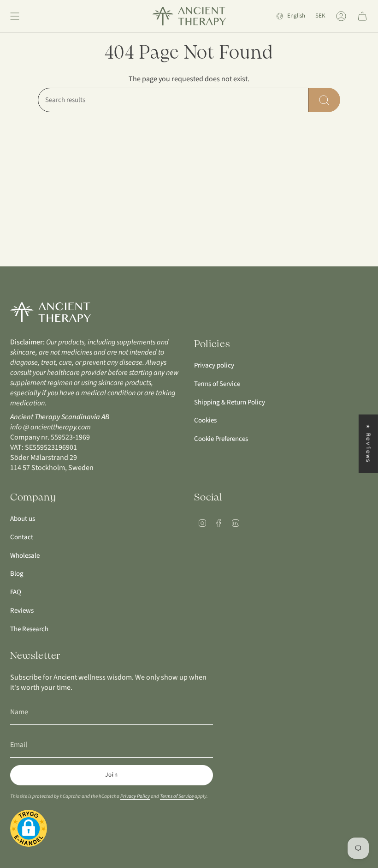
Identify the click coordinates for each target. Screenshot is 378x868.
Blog (17, 574)
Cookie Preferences (221, 439)
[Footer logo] (50, 312)
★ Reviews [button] (368, 443)
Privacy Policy (135, 796)
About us (22, 519)
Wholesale (25, 556)
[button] (28, 830)
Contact (21, 537)
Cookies (205, 420)
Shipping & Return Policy (229, 402)
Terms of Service (217, 384)
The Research (29, 629)
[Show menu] (15, 16)
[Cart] (362, 16)
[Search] (324, 100)
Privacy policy (214, 365)
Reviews (22, 610)
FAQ (15, 592)
